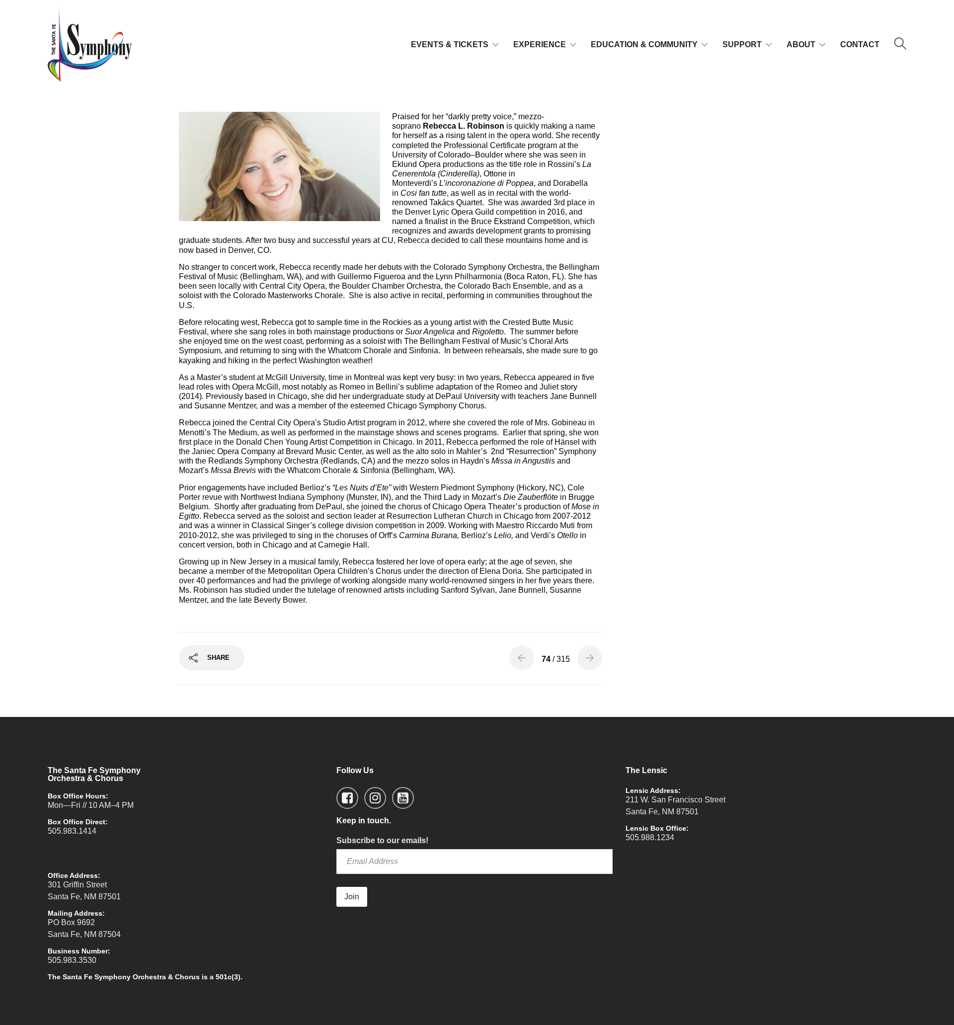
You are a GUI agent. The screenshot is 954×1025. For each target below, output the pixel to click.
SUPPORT (742, 44)
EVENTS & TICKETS (449, 44)
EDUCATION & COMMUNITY (644, 44)
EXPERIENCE (539, 44)
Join (351, 896)
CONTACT (859, 44)
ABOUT (801, 44)
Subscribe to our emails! (382, 840)
